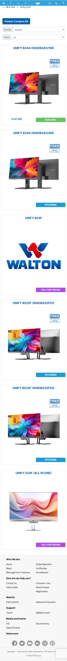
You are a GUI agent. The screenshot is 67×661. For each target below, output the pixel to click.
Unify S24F (25, 7)
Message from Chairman (18, 572)
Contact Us (11, 583)
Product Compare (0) (16, 21)
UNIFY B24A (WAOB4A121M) (33, 48)
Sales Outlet (12, 587)
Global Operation (44, 564)
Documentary (42, 623)
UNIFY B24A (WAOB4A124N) (33, 133)
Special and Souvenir (46, 602)
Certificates (41, 568)
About (9, 568)
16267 (9, 612)
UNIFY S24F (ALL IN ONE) (33, 473)
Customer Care (43, 583)
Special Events (13, 627)
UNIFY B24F (33, 218)
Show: (7, 37)
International (12, 602)
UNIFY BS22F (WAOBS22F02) (33, 388)
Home (9, 564)
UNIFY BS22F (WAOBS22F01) (33, 303)
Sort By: (8, 29)
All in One (10, 7)
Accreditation (42, 572)
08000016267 (43, 612)
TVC (8, 623)
